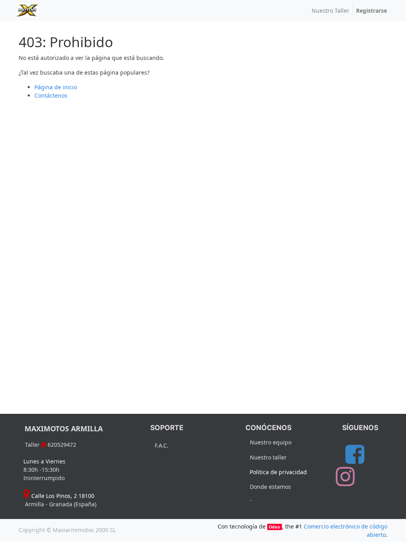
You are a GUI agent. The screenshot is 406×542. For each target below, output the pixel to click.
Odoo (274, 527)
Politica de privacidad (278, 472)
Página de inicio (55, 87)
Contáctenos (50, 95)
